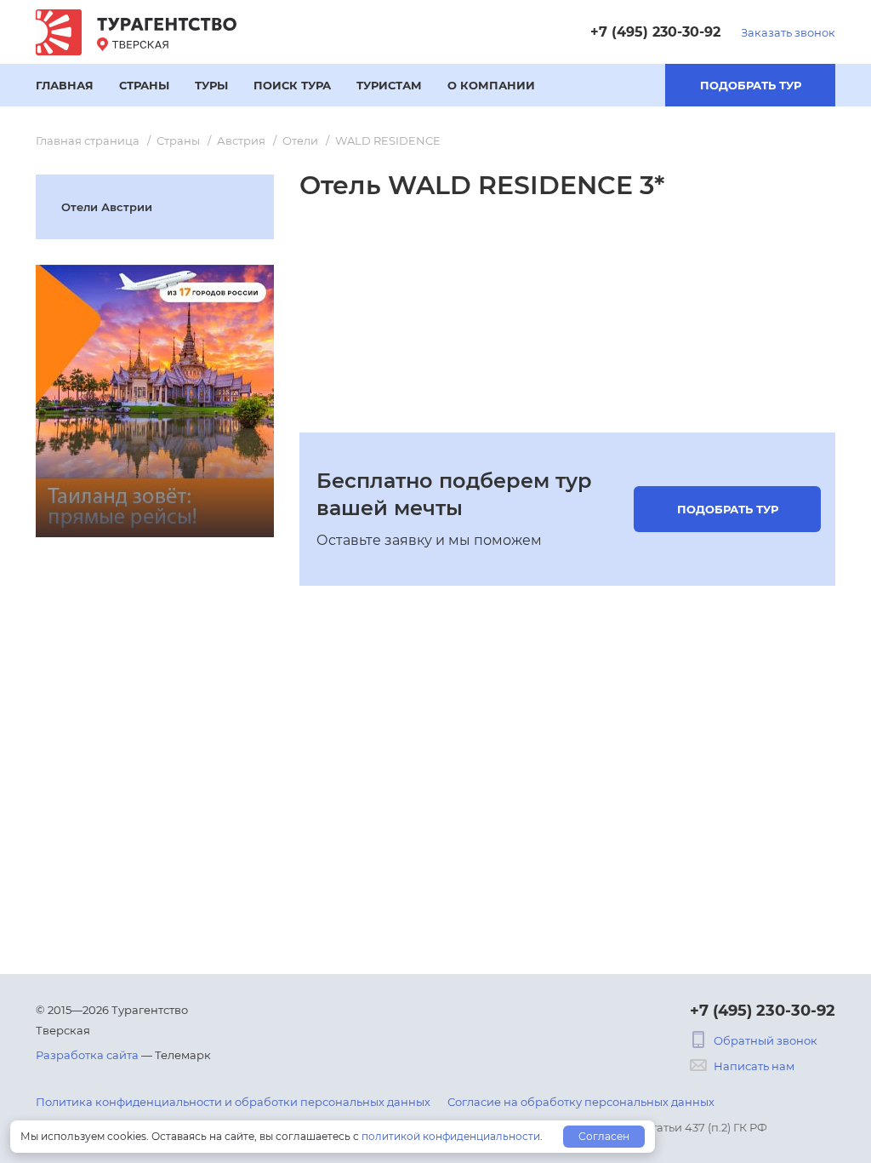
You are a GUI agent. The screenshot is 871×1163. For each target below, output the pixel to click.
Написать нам (754, 1066)
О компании (491, 85)
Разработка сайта (87, 1055)
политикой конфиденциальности (450, 1136)
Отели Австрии (106, 207)
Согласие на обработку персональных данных (580, 1102)
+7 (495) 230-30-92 (655, 32)
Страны (144, 85)
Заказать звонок (788, 32)
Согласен (603, 1136)
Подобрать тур (750, 85)
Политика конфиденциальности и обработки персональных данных (233, 1102)
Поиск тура (292, 85)
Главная (65, 85)
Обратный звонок (765, 1040)
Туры (211, 85)
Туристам (389, 85)
